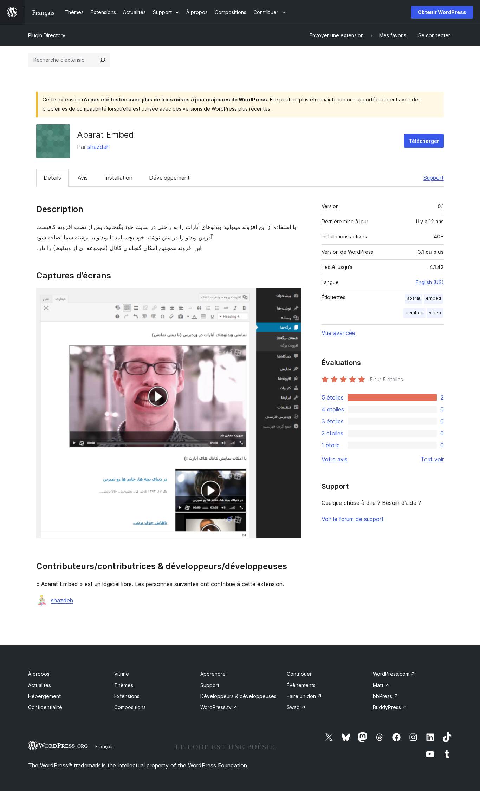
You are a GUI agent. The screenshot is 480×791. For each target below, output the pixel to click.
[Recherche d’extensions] (103, 60)
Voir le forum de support (353, 518)
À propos (39, 674)
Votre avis (335, 459)
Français (104, 746)
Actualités (39, 685)
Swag (296, 707)
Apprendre (213, 674)
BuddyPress (390, 707)
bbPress (385, 696)
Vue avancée (338, 332)
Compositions (130, 707)
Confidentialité (45, 707)
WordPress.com (394, 674)
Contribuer (299, 674)
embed (433, 298)
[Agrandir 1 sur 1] (291, 297)
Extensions (127, 696)
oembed (414, 312)
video (435, 312)
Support (433, 177)
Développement (169, 177)
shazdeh (98, 146)
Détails (52, 177)
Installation (118, 177)
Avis (83, 177)
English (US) (430, 282)
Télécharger (424, 141)
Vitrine (121, 674)
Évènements (301, 685)
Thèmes (123, 685)
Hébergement (44, 696)
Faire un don (304, 696)
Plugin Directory (46, 35)
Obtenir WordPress (442, 12)
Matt (381, 685)
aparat (413, 298)
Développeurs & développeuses (238, 696)
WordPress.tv (219, 707)
